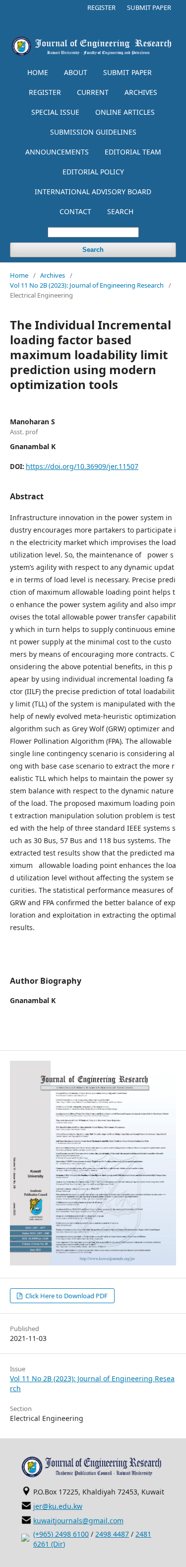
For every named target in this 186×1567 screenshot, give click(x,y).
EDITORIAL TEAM (133, 152)
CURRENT (93, 92)
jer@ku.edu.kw (57, 1506)
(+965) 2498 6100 (61, 1534)
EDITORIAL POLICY (93, 171)
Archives (52, 275)
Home (19, 275)
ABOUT (75, 72)
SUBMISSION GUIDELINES (93, 132)
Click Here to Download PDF (66, 1295)
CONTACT (75, 211)
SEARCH (120, 211)
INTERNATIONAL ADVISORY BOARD (93, 191)
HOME (37, 72)
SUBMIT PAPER (127, 72)
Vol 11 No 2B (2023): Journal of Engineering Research (87, 285)
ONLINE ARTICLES (125, 112)
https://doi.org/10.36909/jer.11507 (82, 466)
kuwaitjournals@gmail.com (78, 1520)
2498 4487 (112, 1534)
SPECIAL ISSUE (55, 112)
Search (93, 249)
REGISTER (45, 92)
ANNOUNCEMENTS (57, 152)
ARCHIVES (140, 92)
